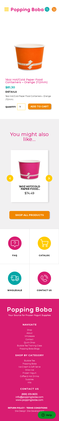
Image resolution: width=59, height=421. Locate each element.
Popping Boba (30, 364)
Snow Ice (29, 370)
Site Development (35, 411)
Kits (29, 382)
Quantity (10, 107)
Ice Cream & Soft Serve (29, 367)
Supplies (29, 379)
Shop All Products (29, 215)
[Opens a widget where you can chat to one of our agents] (47, 415)
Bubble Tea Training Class (29, 346)
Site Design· (20, 411)
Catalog (44, 255)
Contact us (44, 290)
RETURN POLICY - (17, 408)
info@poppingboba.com (29, 397)
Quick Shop (29, 343)
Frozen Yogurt (29, 373)
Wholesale (14, 290)
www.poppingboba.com (29, 400)
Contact (29, 339)
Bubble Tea (29, 361)
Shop (29, 330)
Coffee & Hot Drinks (29, 376)
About (29, 333)
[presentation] (10, 178)
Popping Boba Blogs (29, 349)
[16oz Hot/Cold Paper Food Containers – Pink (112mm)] (29, 181)
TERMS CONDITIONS (36, 408)
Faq (14, 255)
